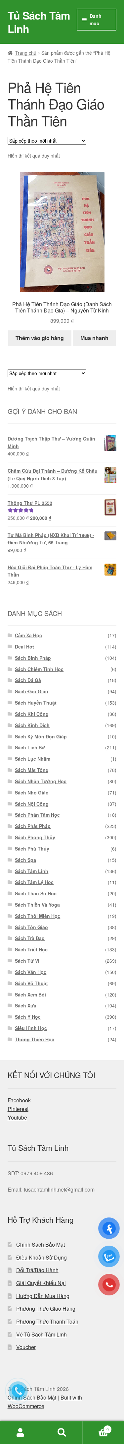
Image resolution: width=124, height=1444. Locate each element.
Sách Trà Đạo (30, 938)
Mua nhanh (94, 338)
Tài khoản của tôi (20, 1432)
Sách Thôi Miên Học (37, 916)
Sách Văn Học (30, 972)
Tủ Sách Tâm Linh (39, 22)
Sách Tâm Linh (31, 871)
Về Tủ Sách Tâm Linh (41, 1334)
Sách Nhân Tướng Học (40, 781)
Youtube (17, 1117)
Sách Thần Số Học (36, 893)
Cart (96, 1427)
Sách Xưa (25, 1005)
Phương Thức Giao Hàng (45, 1308)
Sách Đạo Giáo (31, 691)
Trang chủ (25, 52)
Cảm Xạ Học (28, 635)
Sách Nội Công (32, 803)
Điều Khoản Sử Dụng (41, 1257)
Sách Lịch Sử (30, 747)
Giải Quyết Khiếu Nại (41, 1283)
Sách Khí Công (32, 714)
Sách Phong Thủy (35, 837)
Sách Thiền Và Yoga (37, 904)
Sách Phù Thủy (32, 848)
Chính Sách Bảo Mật (40, 1244)
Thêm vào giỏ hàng (40, 338)
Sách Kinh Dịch (32, 725)
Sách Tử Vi (27, 960)
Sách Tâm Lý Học (34, 882)
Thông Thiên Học (34, 1039)
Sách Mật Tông (32, 770)
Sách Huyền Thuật (36, 702)
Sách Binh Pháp (33, 657)
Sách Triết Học (31, 949)
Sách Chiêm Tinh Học (39, 669)
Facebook (19, 1100)
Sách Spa (25, 860)
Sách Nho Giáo (32, 792)
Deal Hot (24, 646)
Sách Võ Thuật (31, 983)
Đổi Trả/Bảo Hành (37, 1270)
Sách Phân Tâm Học (37, 814)
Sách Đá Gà (28, 680)
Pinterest (18, 1109)
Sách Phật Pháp (33, 826)
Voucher (26, 1347)
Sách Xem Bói (30, 994)
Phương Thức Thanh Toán (47, 1321)
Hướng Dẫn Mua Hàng (42, 1296)
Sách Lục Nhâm (32, 758)
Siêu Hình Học (31, 1028)
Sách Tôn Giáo (31, 927)
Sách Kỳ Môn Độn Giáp (41, 736)
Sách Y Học (28, 1016)
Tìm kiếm (62, 1432)
